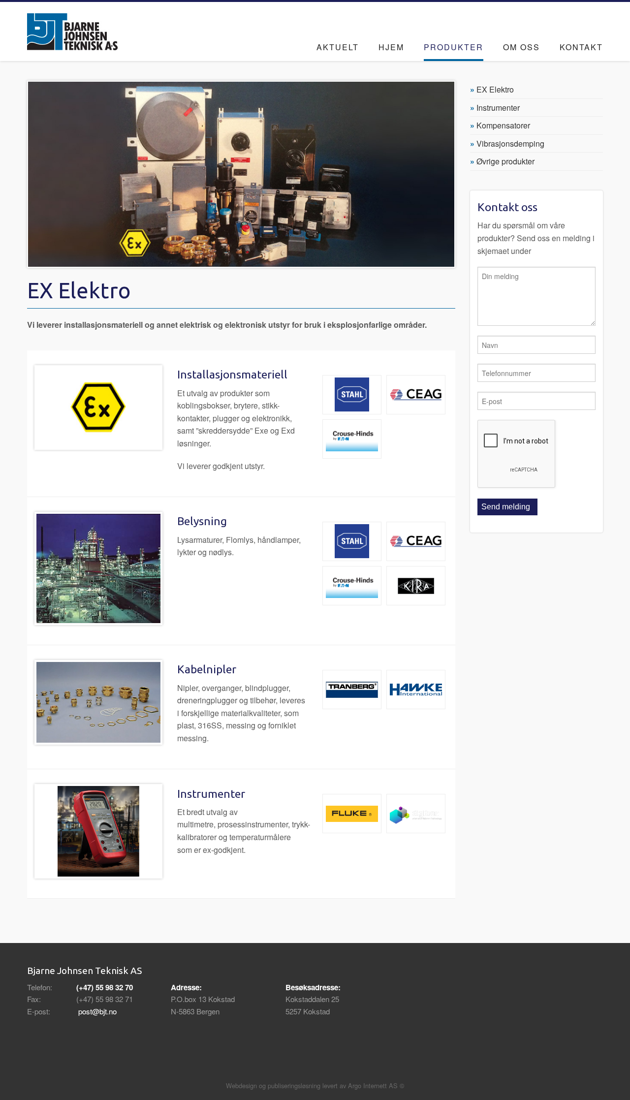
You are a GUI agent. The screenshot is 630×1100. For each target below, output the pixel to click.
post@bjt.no (97, 1011)
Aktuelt (337, 47)
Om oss (521, 47)
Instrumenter (498, 107)
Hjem (391, 47)
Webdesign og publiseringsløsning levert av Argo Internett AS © (315, 1085)
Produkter (453, 47)
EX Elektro (495, 89)
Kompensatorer (503, 125)
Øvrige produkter (505, 161)
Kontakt (581, 47)
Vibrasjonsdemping (510, 143)
